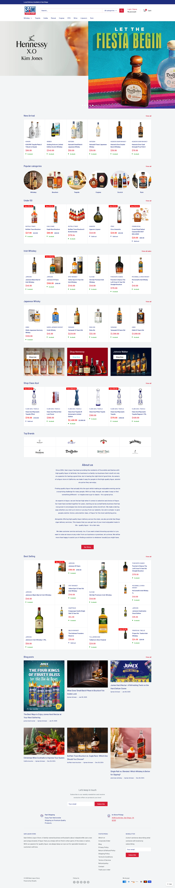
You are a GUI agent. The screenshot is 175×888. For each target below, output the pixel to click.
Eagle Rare (50, 197)
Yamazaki (71, 298)
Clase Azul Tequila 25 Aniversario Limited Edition (75, 385)
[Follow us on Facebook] (74, 853)
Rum (92, 18)
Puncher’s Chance (117, 247)
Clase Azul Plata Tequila (97, 382)
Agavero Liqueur (94, 200)
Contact (101, 837)
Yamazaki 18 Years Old (118, 301)
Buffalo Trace (30, 197)
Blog (100, 815)
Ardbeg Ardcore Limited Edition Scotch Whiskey (55, 116)
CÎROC (112, 197)
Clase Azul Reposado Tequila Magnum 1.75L (139, 384)
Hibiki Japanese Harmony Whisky (34, 302)
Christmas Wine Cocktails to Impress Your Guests (44, 728)
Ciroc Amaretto (116, 200)
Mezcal (53, 18)
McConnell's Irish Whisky (140, 247)
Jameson (29, 247)
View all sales (147, 222)
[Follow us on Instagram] (81, 853)
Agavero (92, 197)
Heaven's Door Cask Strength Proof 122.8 (138, 116)
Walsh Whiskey (73, 601)
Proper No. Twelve (138, 601)
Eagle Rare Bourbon (53, 200)
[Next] (151, 110)
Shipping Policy (104, 824)
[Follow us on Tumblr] (88, 853)
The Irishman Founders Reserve (76, 605)
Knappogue (72, 579)
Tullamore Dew (94, 608)
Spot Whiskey (72, 247)
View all (149, 87)
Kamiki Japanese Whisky (55, 298)
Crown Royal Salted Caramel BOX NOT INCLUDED (138, 202)
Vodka (45, 18)
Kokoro (28, 112)
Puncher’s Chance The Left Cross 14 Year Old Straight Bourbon (118, 253)
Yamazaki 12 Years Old (75, 301)
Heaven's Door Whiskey (118, 112)
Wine (75, 18)
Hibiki (27, 298)
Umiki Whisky (51, 301)
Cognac (61, 18)
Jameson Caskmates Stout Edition (139, 583)
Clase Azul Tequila (32, 380)
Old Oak (92, 247)
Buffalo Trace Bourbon (33, 200)
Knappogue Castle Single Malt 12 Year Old (76, 583)
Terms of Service (104, 831)
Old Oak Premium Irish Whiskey (96, 252)
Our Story (87, 518)
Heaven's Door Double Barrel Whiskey (118, 116)
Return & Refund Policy (106, 821)
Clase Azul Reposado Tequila (117, 384)
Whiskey (27, 18)
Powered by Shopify (30, 852)
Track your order (104, 840)
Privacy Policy (103, 818)
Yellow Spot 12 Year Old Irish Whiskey (75, 252)
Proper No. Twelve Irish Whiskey (140, 605)
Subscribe (101, 775)
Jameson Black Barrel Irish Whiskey (33, 252)
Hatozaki (71, 112)
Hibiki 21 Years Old (138, 301)
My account (132, 12)
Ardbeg (49, 112)
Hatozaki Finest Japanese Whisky (98, 116)
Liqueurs (84, 18)
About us (101, 808)
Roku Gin (92, 298)
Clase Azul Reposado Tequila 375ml (32, 384)
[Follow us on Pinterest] (84, 853)
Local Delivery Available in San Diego (36, 2)
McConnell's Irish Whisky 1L (140, 252)
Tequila (37, 18)
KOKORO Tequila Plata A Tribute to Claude (34, 116)
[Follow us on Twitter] (77, 853)
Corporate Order (104, 812)
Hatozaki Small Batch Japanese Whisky (75, 116)
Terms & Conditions (105, 828)
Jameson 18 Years (53, 250)
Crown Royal (136, 197)
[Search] (121, 11)
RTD (69, 18)
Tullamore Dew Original (97, 611)
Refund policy (103, 834)
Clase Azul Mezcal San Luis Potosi (54, 384)
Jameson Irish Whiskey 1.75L (36, 611)
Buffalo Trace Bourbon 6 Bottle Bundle (76, 201)
